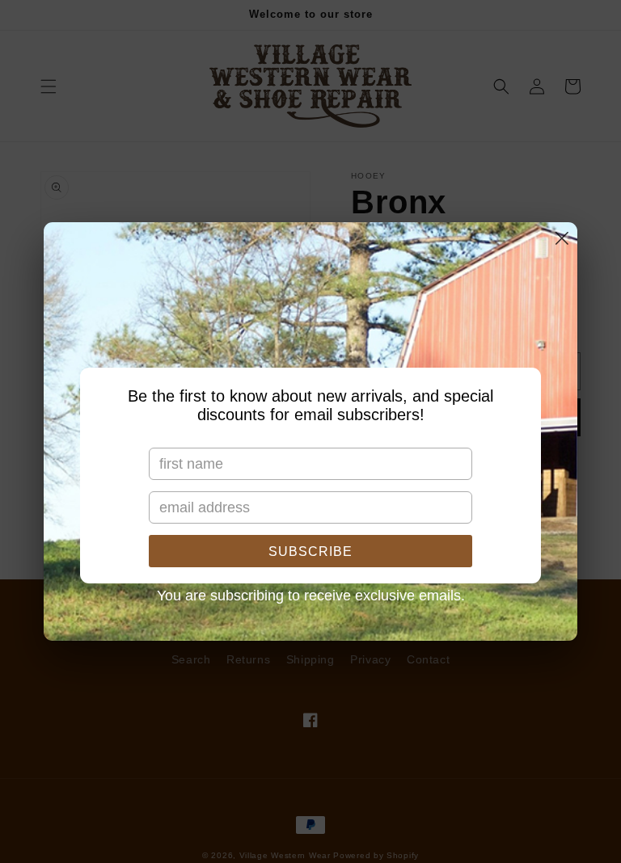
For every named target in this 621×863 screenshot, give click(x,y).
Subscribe (310, 551)
